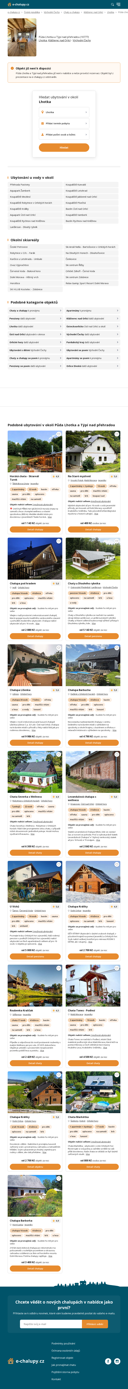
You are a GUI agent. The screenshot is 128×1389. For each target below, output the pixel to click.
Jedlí (14, 587)
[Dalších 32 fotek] (35, 985)
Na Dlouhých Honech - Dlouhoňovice (85, 252)
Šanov (15, 910)
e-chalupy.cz (14, 12)
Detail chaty (35, 852)
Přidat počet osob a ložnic (61, 134)
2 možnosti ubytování (101, 1035)
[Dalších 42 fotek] (93, 665)
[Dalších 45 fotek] (93, 451)
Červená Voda (26, 910)
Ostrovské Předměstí (80, 587)
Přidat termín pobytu (58, 123)
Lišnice (15, 694)
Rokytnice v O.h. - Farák (22, 252)
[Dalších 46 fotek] (35, 665)
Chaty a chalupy (72, 12)
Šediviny (75, 1120)
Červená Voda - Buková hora (25, 271)
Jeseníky (35, 483)
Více (50, 517)
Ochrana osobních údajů (66, 1350)
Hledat (64, 147)
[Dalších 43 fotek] (93, 772)
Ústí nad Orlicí (87, 804)
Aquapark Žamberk (20, 190)
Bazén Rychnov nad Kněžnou (81, 220)
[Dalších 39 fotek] (35, 882)
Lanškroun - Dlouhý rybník (23, 226)
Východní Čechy (52, 12)
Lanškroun (96, 587)
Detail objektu (35, 1166)
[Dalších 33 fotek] (35, 772)
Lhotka (110, 12)
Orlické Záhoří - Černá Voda (80, 271)
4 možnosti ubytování (101, 501)
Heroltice (15, 283)
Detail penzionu (93, 636)
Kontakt (56, 1379)
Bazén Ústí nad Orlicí (77, 208)
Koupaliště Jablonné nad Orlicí (81, 196)
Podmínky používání (63, 1343)
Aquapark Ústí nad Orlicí (22, 214)
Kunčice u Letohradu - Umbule (26, 258)
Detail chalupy (35, 529)
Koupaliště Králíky (19, 208)
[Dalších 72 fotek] (93, 1092)
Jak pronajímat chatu (64, 1365)
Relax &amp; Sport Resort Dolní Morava (87, 283)
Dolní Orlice (76, 910)
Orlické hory (23, 587)
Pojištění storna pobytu (65, 1372)
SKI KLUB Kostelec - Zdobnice (26, 289)
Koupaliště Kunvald (76, 184)
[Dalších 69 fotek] (35, 451)
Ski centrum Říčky (75, 265)
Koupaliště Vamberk (76, 214)
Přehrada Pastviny (20, 184)
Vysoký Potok (77, 480)
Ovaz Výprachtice (19, 265)
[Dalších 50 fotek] (35, 1196)
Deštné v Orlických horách (83, 694)
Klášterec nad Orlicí (93, 12)
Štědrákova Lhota (20, 483)
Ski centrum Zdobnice (77, 277)
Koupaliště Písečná (76, 202)
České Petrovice (19, 246)
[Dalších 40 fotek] (35, 1092)
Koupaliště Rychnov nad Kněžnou (27, 220)
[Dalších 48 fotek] (35, 558)
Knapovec (75, 804)
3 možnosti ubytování (42, 504)
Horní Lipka (17, 1224)
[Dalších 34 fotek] (93, 558)
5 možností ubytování (101, 1141)
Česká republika (32, 12)
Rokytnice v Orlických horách (25, 800)
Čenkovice (71, 258)
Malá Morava (90, 480)
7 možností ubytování (42, 821)
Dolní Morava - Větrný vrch (24, 277)
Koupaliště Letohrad (76, 190)
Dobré (82, 1120)
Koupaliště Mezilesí (20, 196)
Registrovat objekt (62, 1357)
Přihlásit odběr (95, 1324)
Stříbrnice (17, 1014)
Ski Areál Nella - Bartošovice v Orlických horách (90, 246)
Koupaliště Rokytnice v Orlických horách (31, 202)
